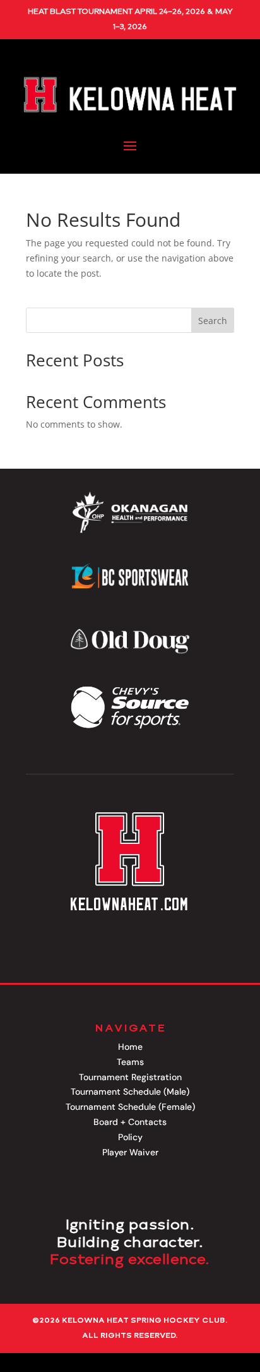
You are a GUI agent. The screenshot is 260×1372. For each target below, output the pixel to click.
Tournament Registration (130, 1077)
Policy (130, 1137)
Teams (130, 1062)
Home (130, 1046)
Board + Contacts (130, 1122)
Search (212, 321)
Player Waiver (130, 1152)
